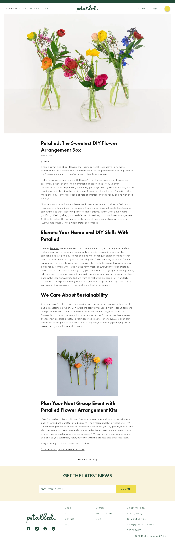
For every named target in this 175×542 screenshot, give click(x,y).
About (68, 513)
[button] (13, 8)
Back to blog (89, 459)
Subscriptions (104, 513)
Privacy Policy (134, 513)
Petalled (54, 248)
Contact (69, 519)
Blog (98, 519)
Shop (68, 508)
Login (154, 8)
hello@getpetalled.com (140, 524)
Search (100, 508)
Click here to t (62, 449)
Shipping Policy (136, 508)
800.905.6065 (134, 530)
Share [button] (46, 162)
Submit (126, 488)
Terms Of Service (136, 519)
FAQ (67, 524)
